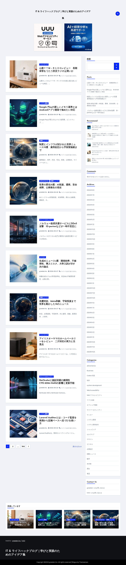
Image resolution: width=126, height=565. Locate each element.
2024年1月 (90, 337)
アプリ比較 (90, 400)
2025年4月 (90, 268)
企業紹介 (90, 449)
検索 (89, 59)
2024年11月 (91, 293)
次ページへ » (77, 446)
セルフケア (90, 434)
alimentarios (44, 181)
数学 (88, 459)
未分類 (89, 464)
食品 (88, 473)
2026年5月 (90, 205)
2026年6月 (91, 200)
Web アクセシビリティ (94, 395)
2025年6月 (90, 259)
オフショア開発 (92, 405)
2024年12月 (91, 288)
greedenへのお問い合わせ (96, 488)
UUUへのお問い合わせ (94, 493)
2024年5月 (90, 317)
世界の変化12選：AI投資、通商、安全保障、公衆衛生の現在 (105, 525)
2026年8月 (91, 190)
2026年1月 (90, 224)
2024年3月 (90, 327)
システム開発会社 (93, 424)
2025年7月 (90, 254)
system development (94, 385)
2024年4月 (91, 322)
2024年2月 (91, 332)
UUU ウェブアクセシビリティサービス (47, 27)
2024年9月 (91, 303)
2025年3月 (90, 273)
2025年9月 (90, 244)
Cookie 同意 (91, 375)
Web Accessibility (93, 390)
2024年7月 (90, 308)
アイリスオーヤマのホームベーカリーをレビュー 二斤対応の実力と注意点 (57, 342)
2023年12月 (91, 342)
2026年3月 (90, 215)
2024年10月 (91, 298)
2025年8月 (90, 249)
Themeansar (83, 562)
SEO (88, 380)
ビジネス (42, 257)
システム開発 (44, 103)
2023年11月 (91, 347)
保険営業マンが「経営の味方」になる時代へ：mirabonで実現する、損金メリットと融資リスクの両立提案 (105, 135)
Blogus (74, 562)
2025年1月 (90, 283)
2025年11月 (91, 234)
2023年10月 (91, 352)
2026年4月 (91, 210)
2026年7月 (90, 195)
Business (90, 371)
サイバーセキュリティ (46, 220)
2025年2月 (90, 278)
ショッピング (44, 64)
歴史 (88, 469)
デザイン (90, 439)
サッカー (90, 415)
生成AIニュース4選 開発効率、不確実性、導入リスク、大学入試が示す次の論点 (57, 264)
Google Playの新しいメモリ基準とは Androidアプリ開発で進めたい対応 (49, 525)
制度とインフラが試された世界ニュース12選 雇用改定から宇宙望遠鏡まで (58, 147)
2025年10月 (91, 239)
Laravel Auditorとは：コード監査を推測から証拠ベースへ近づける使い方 (58, 421)
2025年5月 (90, 264)
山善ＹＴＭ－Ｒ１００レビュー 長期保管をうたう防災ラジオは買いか (20, 525)
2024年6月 (91, 313)
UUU (23, 541)
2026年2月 (91, 219)
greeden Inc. (43, 75)
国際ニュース (44, 140)
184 (23, 446)
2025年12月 (91, 229)
